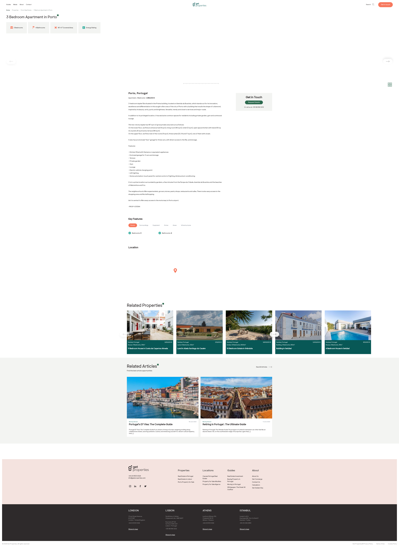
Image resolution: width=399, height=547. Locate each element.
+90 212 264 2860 (245, 523)
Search (368, 4)
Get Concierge (257, 479)
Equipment (156, 225)
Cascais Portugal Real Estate (210, 477)
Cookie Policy (392, 544)
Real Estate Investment (235, 476)
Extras (166, 225)
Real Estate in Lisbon (185, 479)
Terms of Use (380, 544)
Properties (15, 10)
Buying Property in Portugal (233, 480)
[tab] (182, 83)
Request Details (254, 102)
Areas (175, 225)
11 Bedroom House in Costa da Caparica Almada (148, 349)
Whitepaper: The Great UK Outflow (236, 488)
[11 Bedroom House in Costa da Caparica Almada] (150, 325)
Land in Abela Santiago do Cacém (191, 349)
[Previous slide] (11, 61)
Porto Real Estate (26, 10)
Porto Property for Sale (186, 482)
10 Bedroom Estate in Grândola (240, 349)
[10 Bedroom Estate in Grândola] (249, 325)
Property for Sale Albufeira (212, 481)
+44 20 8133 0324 (134, 476)
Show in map (133, 529)
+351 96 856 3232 (171, 529)
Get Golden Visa (257, 488)
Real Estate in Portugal (185, 476)
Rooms (133, 225)
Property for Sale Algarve (211, 484)
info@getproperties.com (136, 478)
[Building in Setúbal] (298, 325)
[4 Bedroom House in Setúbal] (348, 325)
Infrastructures (186, 225)
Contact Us (256, 482)
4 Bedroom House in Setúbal (338, 349)
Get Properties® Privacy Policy (363, 544)
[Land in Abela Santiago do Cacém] (199, 325)
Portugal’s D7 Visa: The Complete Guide (150, 424)
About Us (255, 476)
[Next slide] (387, 61)
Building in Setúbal (284, 349)
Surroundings (143, 225)
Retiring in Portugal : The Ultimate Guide (224, 424)
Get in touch (385, 5)
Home (8, 10)
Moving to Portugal (234, 484)
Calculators (256, 485)
